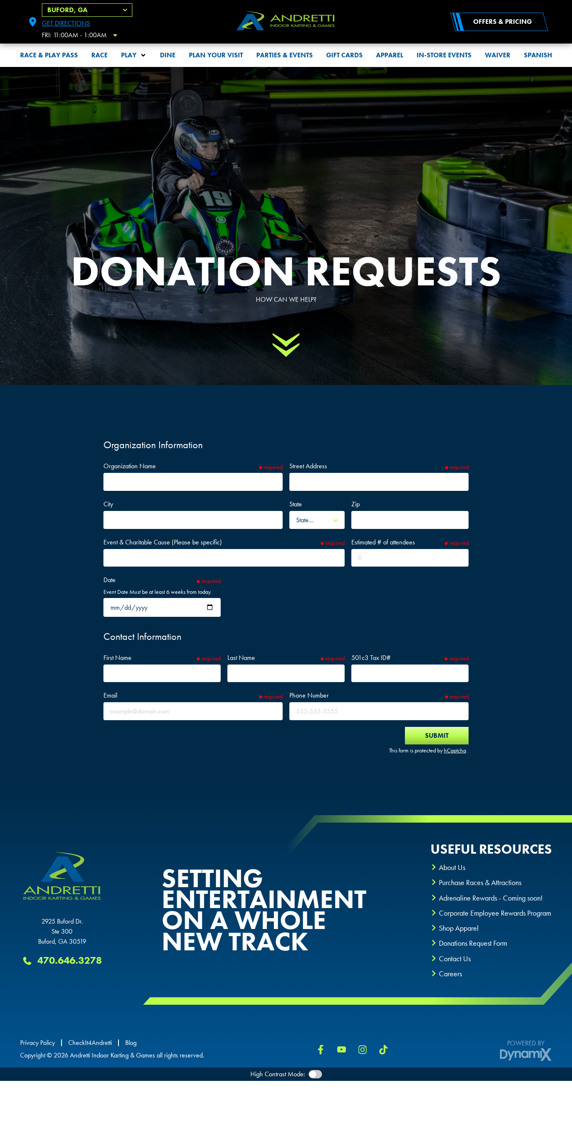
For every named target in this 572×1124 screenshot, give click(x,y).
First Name (117, 657)
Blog (131, 1043)
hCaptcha (455, 750)
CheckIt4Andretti (90, 1043)
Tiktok (383, 1049)
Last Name (241, 657)
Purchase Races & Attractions (480, 882)
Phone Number (309, 695)
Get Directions (66, 23)
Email (110, 695)
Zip (355, 504)
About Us (452, 867)
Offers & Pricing (502, 21)
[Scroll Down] (286, 344)
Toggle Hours (115, 35)
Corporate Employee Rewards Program (495, 913)
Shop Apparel (459, 928)
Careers (450, 973)
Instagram (362, 1049)
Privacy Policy (37, 1043)
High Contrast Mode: (277, 1074)
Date (109, 579)
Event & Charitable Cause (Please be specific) (162, 542)
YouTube (341, 1049)
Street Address (308, 466)
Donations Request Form (473, 943)
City (108, 504)
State (295, 504)
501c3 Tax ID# (371, 657)
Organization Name (129, 466)
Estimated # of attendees (383, 542)
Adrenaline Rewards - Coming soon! (491, 898)
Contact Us (455, 958)
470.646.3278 (69, 960)
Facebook (320, 1049)
